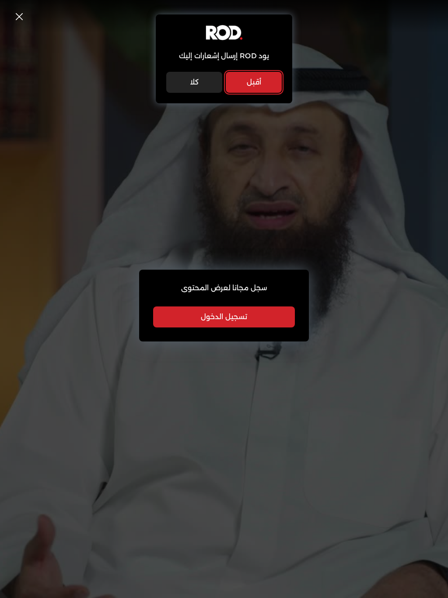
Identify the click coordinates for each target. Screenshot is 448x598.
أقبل (254, 82)
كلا (194, 82)
